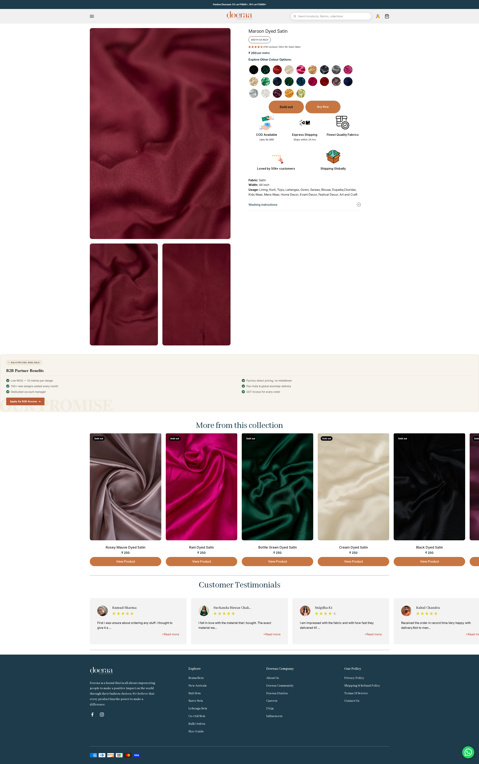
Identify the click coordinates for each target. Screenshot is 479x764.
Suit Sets (194, 693)
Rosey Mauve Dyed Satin (125, 547)
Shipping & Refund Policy (362, 686)
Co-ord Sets (196, 716)
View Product (125, 561)
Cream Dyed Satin (353, 547)
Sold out (286, 107)
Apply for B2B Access (23, 401)
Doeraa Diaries (277, 693)
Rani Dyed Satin (201, 547)
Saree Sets (195, 701)
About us (272, 678)
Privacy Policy (354, 678)
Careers (271, 701)
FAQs (270, 709)
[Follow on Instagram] (101, 714)
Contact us (351, 701)
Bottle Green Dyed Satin (277, 547)
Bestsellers (196, 678)
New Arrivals (197, 686)
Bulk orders (196, 724)
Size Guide (196, 732)
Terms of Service (356, 693)
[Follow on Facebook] (92, 714)
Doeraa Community (280, 686)
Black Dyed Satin (429, 547)
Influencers (274, 716)
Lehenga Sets (197, 709)
